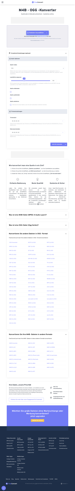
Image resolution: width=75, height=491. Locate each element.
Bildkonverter (31, 452)
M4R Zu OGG (50, 307)
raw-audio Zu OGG (33, 299)
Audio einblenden (14, 88)
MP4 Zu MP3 (20, 445)
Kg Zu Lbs (61, 443)
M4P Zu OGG (50, 319)
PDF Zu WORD (41, 442)
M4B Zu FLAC (13, 363)
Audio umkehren (14, 101)
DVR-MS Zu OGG (32, 258)
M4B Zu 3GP (31, 347)
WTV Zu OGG (31, 266)
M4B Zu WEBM (51, 347)
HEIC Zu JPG (31, 447)
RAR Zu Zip (51, 440)
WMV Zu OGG (12, 279)
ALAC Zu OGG (50, 291)
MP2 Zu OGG (12, 303)
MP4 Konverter (10, 440)
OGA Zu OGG (50, 303)
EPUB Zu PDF (41, 445)
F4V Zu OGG (12, 275)
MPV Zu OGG (12, 266)
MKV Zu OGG (31, 279)
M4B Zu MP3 (50, 367)
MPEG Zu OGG (13, 246)
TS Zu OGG (50, 262)
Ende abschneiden (15, 129)
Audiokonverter (20, 450)
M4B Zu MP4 (50, 343)
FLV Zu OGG (50, 275)
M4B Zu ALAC (13, 367)
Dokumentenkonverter (43, 450)
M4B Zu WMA (31, 363)
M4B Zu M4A (50, 359)
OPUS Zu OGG (32, 307)
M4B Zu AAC (12, 371)
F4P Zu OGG (50, 270)
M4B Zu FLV (50, 351)
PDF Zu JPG (30, 445)
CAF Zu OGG (50, 311)
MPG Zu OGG (12, 254)
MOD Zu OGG (50, 246)
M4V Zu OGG (12, 250)
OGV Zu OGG (12, 287)
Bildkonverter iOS (21, 472)
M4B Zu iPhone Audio (34, 355)
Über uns (8, 479)
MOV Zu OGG (31, 275)
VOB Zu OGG (12, 258)
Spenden (17, 479)
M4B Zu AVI (12, 347)
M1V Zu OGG (31, 270)
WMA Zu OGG (31, 295)
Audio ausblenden (15, 95)
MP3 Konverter (20, 442)
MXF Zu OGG (12, 270)
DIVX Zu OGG (50, 254)
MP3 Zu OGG (12, 291)
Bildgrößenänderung (11, 461)
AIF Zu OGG (31, 311)
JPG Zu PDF (30, 442)
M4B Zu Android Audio (15, 359)
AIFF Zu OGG (31, 287)
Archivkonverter (52, 448)
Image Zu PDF (31, 450)
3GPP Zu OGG (32, 254)
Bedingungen (31, 479)
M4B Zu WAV (50, 363)
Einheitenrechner (63, 448)
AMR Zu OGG (31, 291)
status (56, 479)
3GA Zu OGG (12, 323)
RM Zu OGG (50, 250)
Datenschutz (24, 479)
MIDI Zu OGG (12, 319)
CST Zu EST (51, 446)
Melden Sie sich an (41, 36)
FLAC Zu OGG (50, 295)
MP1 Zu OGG (12, 315)
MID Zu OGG (12, 311)
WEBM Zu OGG (51, 279)
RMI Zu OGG (31, 319)
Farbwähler (9, 466)
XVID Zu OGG (50, 266)
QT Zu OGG (31, 250)
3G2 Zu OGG (31, 262)
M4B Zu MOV (12, 355)
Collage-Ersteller (11, 459)
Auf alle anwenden (57, 144)
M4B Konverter (13, 343)
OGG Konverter (13, 242)
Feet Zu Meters (62, 446)
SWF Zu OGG (31, 246)
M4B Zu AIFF (31, 371)
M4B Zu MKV (12, 351)
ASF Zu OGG (12, 262)
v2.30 (35, 483)
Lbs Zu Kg (61, 440)
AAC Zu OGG (50, 287)
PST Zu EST (51, 443)
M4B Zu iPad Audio (33, 359)
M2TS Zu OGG (32, 242)
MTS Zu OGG (50, 242)
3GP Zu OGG (12, 283)
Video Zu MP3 (20, 447)
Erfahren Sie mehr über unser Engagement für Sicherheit (26, 399)
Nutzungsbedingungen (35, 40)
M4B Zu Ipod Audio (52, 355)
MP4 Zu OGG (50, 283)
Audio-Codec (13, 65)
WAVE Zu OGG (32, 303)
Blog (12, 479)
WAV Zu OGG (12, 295)
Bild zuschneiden (11, 464)
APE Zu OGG (12, 307)
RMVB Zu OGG (51, 258)
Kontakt (51, 479)
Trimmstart (13, 117)
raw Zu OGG (50, 315)
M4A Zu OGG (12, 299)
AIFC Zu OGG (31, 315)
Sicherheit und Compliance (42, 479)
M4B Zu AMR (31, 367)
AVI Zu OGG (31, 283)
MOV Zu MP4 (9, 446)
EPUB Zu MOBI (41, 447)
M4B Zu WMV (31, 351)
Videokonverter (10, 448)
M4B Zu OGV (31, 343)
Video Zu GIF (10, 443)
